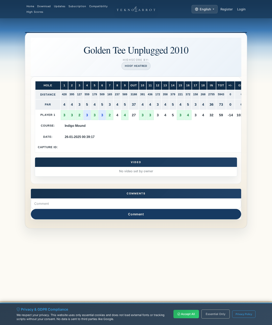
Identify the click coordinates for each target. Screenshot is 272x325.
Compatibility (98, 6)
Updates (60, 6)
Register (226, 9)
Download (44, 6)
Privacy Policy (244, 314)
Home (30, 6)
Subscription (77, 6)
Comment (136, 214)
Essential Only (215, 314)
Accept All (187, 314)
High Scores (34, 11)
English (205, 9)
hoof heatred (136, 65)
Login (241, 9)
